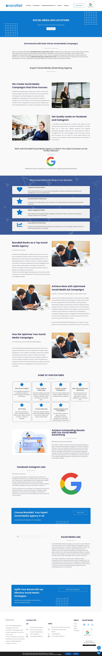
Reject (75, 653)
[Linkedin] (84, 625)
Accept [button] (68, 653)
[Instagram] (92, 625)
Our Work (28, 5)
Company (66, 5)
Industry (59, 5)
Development (36, 5)
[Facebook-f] (88, 625)
